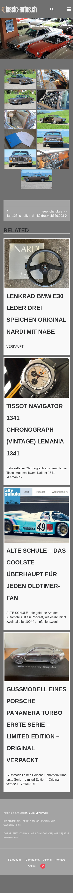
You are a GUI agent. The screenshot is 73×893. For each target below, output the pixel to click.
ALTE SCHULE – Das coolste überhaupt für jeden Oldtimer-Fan (36, 574)
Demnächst (33, 859)
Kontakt (60, 859)
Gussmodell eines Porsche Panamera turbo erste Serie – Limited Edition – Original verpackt (36, 724)
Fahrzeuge (15, 859)
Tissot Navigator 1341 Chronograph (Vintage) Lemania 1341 (35, 430)
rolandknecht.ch (36, 813)
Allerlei (47, 859)
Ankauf (32, 865)
